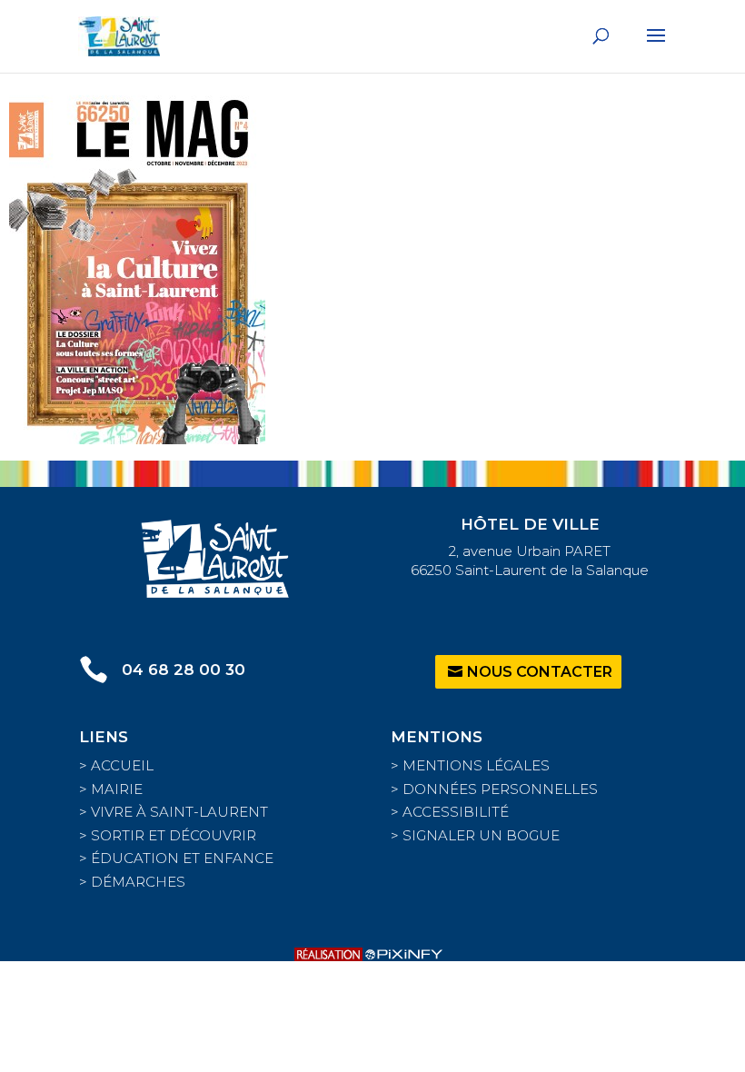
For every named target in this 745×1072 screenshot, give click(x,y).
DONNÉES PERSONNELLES (500, 789)
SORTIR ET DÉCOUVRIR (173, 835)
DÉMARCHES (138, 881)
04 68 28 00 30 (183, 669)
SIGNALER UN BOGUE (481, 835)
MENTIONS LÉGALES (476, 765)
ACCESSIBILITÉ (455, 811)
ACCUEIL (122, 765)
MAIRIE (117, 789)
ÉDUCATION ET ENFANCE (182, 858)
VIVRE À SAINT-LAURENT (179, 811)
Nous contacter (539, 671)
